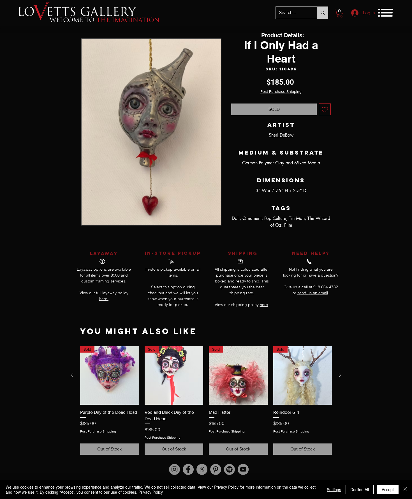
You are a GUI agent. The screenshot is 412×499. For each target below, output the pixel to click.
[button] (340, 13)
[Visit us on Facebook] (188, 469)
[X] (201, 469)
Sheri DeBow (281, 135)
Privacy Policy (150, 492)
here (264, 304)
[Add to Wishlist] (325, 109)
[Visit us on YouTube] (243, 469)
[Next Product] (340, 375)
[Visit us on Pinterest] (215, 469)
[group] (206, 400)
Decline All (359, 489)
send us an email (312, 292)
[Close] (405, 489)
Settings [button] (334, 489)
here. (103, 298)
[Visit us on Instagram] (174, 469)
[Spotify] (229, 469)
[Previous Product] (72, 375)
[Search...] (322, 13)
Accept (388, 489)
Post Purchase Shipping (281, 91)
